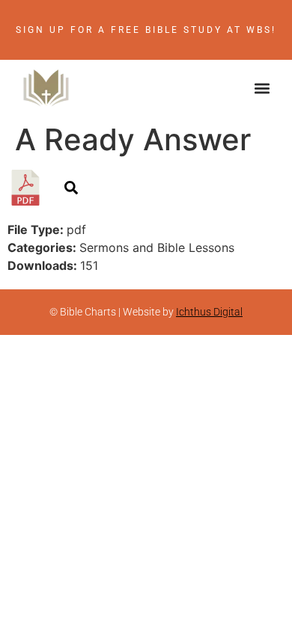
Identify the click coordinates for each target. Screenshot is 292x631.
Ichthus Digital (209, 312)
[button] (262, 88)
